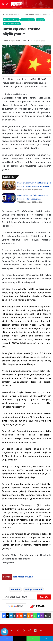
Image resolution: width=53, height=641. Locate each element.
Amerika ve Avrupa (43, 14)
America (16, 589)
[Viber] (42, 615)
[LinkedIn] (11, 615)
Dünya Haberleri (28, 14)
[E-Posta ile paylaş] (45, 615)
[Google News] (16, 606)
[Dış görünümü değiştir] (7, 5)
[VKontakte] (25, 615)
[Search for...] (3, 5)
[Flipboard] (37, 606)
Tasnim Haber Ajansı (11, 24)
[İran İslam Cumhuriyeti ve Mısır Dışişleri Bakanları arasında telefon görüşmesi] (9, 185)
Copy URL (44, 597)
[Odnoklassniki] (28, 615)
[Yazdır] (49, 615)
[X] (7, 615)
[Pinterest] (17, 615)
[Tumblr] (14, 615)
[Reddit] (21, 615)
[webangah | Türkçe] (16, 4)
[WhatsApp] (35, 615)
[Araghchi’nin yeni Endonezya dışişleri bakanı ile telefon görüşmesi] (9, 198)
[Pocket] (31, 615)
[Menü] (50, 5)
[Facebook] (4, 615)
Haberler (16, 14)
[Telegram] (38, 615)
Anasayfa (8, 14)
